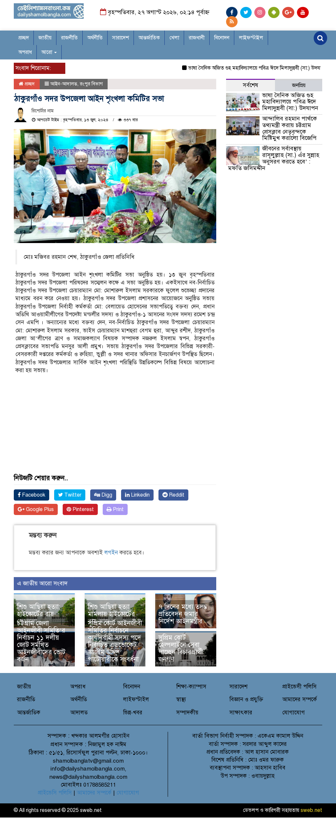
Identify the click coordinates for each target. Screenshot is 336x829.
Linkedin (140, 495)
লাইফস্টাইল (251, 37)
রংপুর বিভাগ (91, 84)
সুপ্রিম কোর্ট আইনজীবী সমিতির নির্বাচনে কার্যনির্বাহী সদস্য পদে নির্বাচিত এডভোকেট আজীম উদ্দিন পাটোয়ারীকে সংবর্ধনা (115, 641)
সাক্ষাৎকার (240, 712)
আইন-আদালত (63, 84)
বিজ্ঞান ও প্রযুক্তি (246, 699)
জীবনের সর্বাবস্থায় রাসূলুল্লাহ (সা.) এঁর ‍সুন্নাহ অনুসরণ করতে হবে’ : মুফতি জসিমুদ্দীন (274, 158)
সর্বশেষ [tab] (250, 85)
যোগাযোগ (293, 712)
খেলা (174, 37)
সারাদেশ (120, 37)
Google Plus (39, 509)
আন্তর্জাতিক (149, 37)
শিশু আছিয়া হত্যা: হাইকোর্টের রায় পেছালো (38, 614)
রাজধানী (197, 37)
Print (118, 509)
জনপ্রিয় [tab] (298, 85)
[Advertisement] (115, 429)
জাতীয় (45, 37)
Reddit (176, 495)
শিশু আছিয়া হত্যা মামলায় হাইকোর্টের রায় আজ (111, 614)
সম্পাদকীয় (187, 712)
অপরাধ (25, 52)
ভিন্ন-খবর (132, 712)
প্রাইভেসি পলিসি (55, 792)
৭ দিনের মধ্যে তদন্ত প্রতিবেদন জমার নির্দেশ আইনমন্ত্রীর (182, 614)
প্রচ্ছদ (23, 37)
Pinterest (82, 509)
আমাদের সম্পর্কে (299, 699)
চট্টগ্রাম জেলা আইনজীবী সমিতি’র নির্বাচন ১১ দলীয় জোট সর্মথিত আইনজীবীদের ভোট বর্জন (41, 641)
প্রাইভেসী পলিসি (299, 686)
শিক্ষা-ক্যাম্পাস (191, 686)
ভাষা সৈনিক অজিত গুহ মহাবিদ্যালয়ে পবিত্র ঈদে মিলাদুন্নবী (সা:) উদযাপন (247, 68)
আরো (47, 52)
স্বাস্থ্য (181, 699)
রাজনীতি (69, 37)
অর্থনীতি (95, 37)
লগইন (111, 552)
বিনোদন (221, 37)
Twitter (72, 495)
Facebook (33, 495)
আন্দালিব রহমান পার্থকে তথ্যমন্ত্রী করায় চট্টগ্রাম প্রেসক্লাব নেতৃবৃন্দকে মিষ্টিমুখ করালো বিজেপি (289, 128)
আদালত (79, 712)
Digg (106, 495)
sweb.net (311, 810)
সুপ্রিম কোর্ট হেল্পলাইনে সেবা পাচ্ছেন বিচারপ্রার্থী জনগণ (180, 648)
